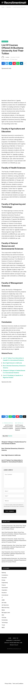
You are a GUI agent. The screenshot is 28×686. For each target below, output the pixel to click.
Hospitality (4, 590)
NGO (3, 615)
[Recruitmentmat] (15, 2)
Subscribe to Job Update (13, 640)
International (5, 595)
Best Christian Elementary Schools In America (13, 449)
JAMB (3, 600)
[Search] (25, 2)
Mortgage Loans (6, 612)
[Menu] (3, 2)
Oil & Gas (4, 617)
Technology (5, 622)
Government (5, 587)
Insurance (4, 592)
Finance (4, 585)
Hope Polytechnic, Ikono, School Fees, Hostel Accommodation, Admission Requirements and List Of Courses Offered (13, 553)
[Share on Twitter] (6, 63)
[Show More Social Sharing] (24, 63)
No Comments (6, 59)
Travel (3, 625)
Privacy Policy (14, 644)
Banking (4, 572)
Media (3, 610)
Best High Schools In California (12, 363)
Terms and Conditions (18, 683)
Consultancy (5, 575)
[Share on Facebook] (3, 63)
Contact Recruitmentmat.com (13, 642)
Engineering (5, 582)
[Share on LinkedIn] (21, 63)
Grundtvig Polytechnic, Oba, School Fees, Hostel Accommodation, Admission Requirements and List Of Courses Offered (14, 527)
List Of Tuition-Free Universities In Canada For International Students (12, 461)
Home (9, 638)
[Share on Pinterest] (14, 63)
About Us (15, 638)
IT (2, 597)
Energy (3, 580)
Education (5, 41)
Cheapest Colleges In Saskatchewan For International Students (14, 442)
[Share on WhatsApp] (17, 63)
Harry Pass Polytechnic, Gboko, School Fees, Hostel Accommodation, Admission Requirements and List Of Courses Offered (14, 534)
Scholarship (5, 620)
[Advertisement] (14, 23)
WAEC (3, 627)
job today (4, 602)
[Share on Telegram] (10, 63)
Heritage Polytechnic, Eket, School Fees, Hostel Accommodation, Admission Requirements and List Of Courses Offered (14, 547)
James (7, 57)
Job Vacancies (5, 605)
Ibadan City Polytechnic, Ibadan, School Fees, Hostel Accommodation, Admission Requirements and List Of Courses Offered (14, 540)
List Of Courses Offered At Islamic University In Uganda (7, 427)
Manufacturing (5, 607)
